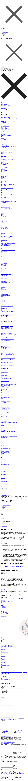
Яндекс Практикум (5, 613)
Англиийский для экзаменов (7, 354)
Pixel (2, 605)
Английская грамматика (6, 327)
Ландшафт (3, 301)
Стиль (2, 214)
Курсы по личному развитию (7, 378)
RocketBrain (3, 607)
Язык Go (3, 120)
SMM (2, 153)
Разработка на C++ (5, 121)
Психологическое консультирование (9, 201)
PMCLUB (3, 600)
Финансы (3, 246)
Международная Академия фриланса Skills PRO (12, 598)
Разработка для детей (5, 401)
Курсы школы (4, 526)
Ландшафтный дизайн (6, 300)
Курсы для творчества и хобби (8, 250)
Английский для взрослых (7, 326)
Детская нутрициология (6, 208)
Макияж (2, 213)
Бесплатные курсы (5, 451)
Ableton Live (3, 281)
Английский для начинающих (8, 312)
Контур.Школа (4, 612)
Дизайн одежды (4, 294)
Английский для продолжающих (8, 334)
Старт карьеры (4, 170)
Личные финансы (5, 381)
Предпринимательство (6, 245)
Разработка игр (4, 176)
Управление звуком (5, 280)
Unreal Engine (4, 179)
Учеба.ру (3, 606)
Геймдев (2, 177)
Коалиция (3, 603)
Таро (2, 307)
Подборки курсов (19, 730)
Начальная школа (4, 435)
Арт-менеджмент (4, 163)
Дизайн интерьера (5, 285)
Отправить (3, 720)
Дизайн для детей (5, 407)
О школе (2, 523)
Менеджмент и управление (7, 159)
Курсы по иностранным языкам (8, 311)
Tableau (2, 138)
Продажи (3, 162)
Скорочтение (4, 437)
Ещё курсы (3, 122)
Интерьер (3, 287)
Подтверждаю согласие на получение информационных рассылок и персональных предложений (11, 777)
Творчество (3, 430)
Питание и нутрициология (7, 188)
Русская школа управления (7, 601)
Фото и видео (4, 251)
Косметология (4, 221)
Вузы (4, 33)
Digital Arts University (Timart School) (9, 610)
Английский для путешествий (8, 358)
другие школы (6, 679)
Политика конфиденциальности (8, 742)
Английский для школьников (7, 363)
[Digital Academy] (3, 725)
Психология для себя (5, 200)
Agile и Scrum (4, 160)
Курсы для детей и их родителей (8, 384)
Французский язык (5, 368)
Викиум (2, 614)
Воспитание (3, 446)
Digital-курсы (4, 104)
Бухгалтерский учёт (5, 237)
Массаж (2, 222)
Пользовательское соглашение (8, 743)
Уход (2, 220)
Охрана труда (4, 240)
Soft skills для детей (5, 421)
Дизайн (2, 142)
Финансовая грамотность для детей (9, 422)
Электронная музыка (5, 282)
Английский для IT (5, 346)
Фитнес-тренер (4, 228)
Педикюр (3, 223)
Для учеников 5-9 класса (6, 442)
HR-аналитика (4, 136)
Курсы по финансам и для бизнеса (8, 243)
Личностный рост (5, 198)
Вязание (2, 296)
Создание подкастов (5, 129)
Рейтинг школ (6, 32)
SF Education (3, 617)
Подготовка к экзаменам (6, 352)
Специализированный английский (9, 343)
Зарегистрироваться (5, 769)
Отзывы (2, 524)
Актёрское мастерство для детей (8, 431)
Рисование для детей (5, 408)
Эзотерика (3, 304)
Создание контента (5, 106)
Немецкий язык (4, 372)
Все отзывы (3, 589)
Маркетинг (3, 151)
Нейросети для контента (6, 144)
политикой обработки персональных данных (12, 718)
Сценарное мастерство (6, 275)
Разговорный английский (6, 315)
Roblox (2, 398)
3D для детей (4, 409)
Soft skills (3, 419)
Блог (4, 34)
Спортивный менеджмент (7, 229)
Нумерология (4, 308)
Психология (3, 185)
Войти (2, 760)
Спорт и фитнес (4, 227)
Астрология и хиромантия (7, 306)
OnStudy (2, 611)
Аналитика (3, 108)
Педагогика (3, 238)
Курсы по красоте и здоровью (7, 184)
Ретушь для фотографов (6, 266)
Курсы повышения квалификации (8, 236)
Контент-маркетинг (5, 154)
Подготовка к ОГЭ (5, 416)
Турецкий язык (4, 375)
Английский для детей (6, 362)
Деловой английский (5, 347)
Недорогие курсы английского (8, 328)
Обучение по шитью (5, 295)
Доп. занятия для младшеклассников (9, 436)
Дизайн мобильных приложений (8, 146)
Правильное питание (5, 207)
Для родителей (4, 445)
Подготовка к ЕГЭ (5, 387)
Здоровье (3, 233)
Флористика (3, 289)
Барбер (2, 215)
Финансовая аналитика (6, 135)
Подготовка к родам (5, 448)
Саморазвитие (4, 379)
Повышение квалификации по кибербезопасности (12, 118)
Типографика (4, 145)
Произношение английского (7, 339)
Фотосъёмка (3, 127)
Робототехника (4, 399)
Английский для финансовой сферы (9, 345)
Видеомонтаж (4, 128)
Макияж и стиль (4, 186)
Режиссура (3, 272)
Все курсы (5, 730)
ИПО (2, 602)
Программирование (5, 105)
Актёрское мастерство (6, 274)
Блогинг (2, 425)
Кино (2, 252)
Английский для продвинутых (8, 314)
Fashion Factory (4, 616)
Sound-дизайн (4, 253)
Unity (2, 178)
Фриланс (3, 169)
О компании (6, 35)
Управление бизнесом (6, 244)
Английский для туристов (7, 359)
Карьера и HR (4, 167)
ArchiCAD (3, 288)
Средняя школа (4, 440)
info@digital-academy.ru (6, 736)
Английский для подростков (7, 353)
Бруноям (3, 608)
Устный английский (5, 340)
